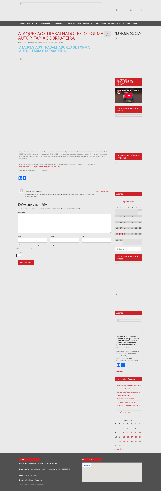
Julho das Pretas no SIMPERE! (127, 399)
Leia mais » (119, 371)
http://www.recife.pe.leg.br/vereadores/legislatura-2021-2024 (40, 167)
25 (136, 441)
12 (140, 432)
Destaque (45, 42)
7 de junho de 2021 (100, 191)
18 (136, 437)
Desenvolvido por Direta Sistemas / (27, 484)
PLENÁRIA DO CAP (124, 412)
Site (83, 236)
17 (132, 437)
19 (140, 437)
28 (120, 446)
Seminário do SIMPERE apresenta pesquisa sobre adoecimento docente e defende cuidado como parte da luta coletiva (127, 340)
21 (120, 441)
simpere (23, 42)
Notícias (56, 42)
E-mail (52, 236)
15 (124, 437)
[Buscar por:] (128, 249)
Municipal (51, 42)
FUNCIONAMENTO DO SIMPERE (129, 402)
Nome (20, 236)
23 (128, 441)
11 (136, 432)
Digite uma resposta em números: (26, 249)
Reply (107, 191)
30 (128, 446)
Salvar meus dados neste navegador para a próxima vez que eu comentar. (41, 245)
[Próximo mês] (140, 201)
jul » (121, 449)
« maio (116, 449)
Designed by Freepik (39, 484)
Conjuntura (39, 42)
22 (124, 441)
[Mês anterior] (117, 201)
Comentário (22, 212)
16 (128, 437)
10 (132, 432)
